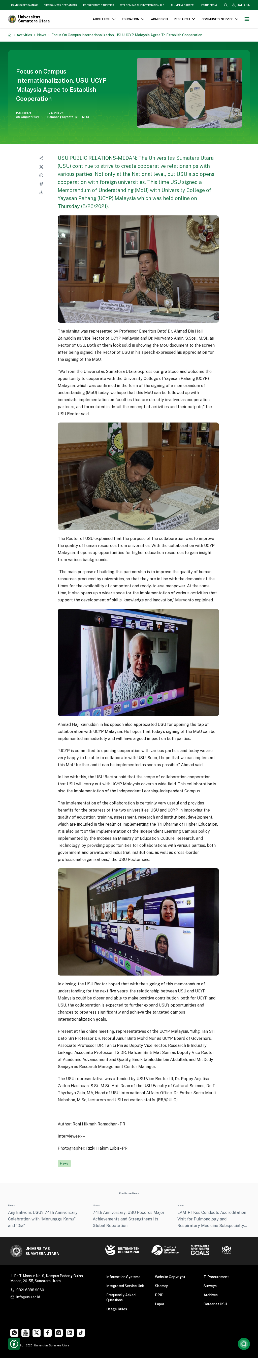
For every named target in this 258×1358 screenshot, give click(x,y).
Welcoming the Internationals (142, 5)
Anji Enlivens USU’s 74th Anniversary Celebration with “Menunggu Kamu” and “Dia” (43, 1219)
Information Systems (123, 1277)
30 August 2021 (27, 117)
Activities (24, 35)
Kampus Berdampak (24, 5)
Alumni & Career (182, 5)
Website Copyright (170, 1277)
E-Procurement (216, 1277)
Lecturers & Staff (212, 5)
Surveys (210, 1286)
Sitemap (161, 1286)
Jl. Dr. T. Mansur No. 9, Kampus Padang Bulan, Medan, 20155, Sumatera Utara (47, 1278)
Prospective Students (98, 5)
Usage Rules (116, 1309)
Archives (211, 1295)
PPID (159, 1295)
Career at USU (215, 1304)
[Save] (10, 35)
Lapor (159, 1304)
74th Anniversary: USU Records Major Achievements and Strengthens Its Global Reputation (129, 1219)
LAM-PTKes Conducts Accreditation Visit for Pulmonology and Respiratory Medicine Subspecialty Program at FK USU (211, 1219)
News (41, 35)
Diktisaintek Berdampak (60, 5)
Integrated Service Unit (125, 1286)
